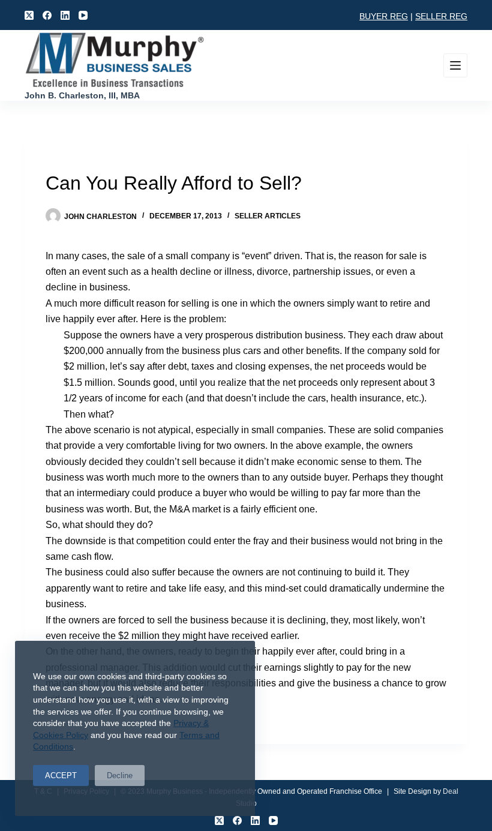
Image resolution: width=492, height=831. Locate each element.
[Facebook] (47, 15)
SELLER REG (441, 16)
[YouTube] (83, 15)
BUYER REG (383, 16)
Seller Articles (268, 216)
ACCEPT (61, 775)
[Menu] (455, 65)
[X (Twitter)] (29, 15)
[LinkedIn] (65, 15)
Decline (120, 775)
